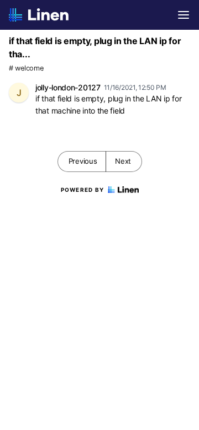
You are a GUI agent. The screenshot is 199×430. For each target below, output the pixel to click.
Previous (83, 161)
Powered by (82, 189)
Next (123, 161)
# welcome (26, 68)
